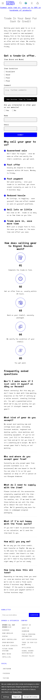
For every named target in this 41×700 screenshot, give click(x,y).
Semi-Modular (7, 633)
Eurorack (5, 630)
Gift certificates (29, 639)
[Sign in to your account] (31, 3)
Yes (7, 110)
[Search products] (20, 3)
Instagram (7, 669)
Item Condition (11, 68)
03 (20, 310)
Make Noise (6, 654)
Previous (3, 698)
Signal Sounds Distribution (27, 652)
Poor (8, 81)
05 (20, 358)
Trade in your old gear (29, 643)
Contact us (26, 625)
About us (25, 628)
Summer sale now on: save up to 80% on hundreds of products (20, 8)
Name (6, 115)
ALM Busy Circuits (9, 645)
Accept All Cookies (31, 697)
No (15, 110)
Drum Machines (8, 642)
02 (20, 286)
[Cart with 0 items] (37, 3)
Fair (8, 78)
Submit (20, 134)
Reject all (16, 697)
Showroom (25, 631)
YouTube (6, 678)
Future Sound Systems (7, 650)
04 (20, 334)
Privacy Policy (28, 656)
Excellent (10, 71)
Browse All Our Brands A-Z (8, 626)
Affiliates (26, 648)
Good (8, 74)
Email (6, 124)
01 (20, 265)
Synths (5, 636)
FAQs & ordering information (28, 635)
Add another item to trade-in (20, 99)
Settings (6, 697)
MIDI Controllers (9, 639)
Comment (7, 85)
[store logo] (10, 3)
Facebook (6, 673)
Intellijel (6, 657)
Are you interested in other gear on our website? (20, 106)
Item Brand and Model (14, 59)
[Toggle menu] (2, 2)
